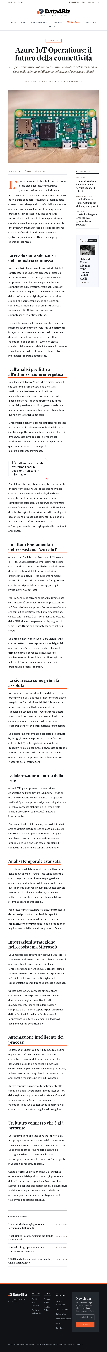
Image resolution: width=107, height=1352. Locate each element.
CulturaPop (61, 1314)
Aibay (58, 1323)
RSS (84, 2)
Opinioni (58, 22)
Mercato (53, 26)
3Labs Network (15, 2)
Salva (29, 171)
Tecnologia (73, 22)
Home (13, 22)
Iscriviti (85, 1325)
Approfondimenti (40, 22)
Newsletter (74, 2)
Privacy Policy (47, 1301)
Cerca (91, 2)
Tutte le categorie (36, 1312)
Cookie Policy (47, 1309)
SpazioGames (62, 1309)
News (23, 22)
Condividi (16, 171)
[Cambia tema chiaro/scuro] (98, 2)
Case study (90, 22)
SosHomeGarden (63, 1318)
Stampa (41, 171)
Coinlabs (60, 1328)
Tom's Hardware (60, 1303)
